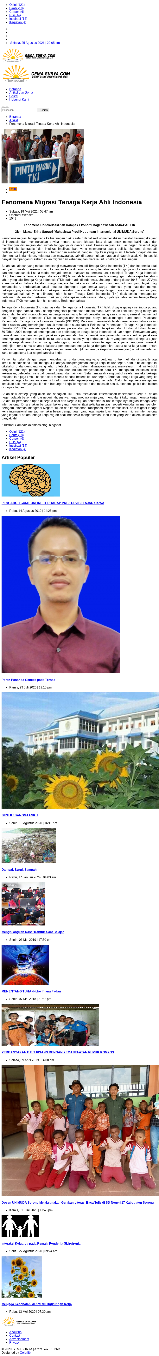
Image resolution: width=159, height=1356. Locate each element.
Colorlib (25, 1352)
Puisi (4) (15, 15)
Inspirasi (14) (18, 18)
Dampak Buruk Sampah (19, 869)
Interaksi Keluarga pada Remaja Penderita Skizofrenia (41, 1243)
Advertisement (19, 1339)
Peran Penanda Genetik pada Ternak (28, 679)
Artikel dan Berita (21, 92)
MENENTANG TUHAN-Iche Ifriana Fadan (31, 991)
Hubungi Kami (19, 99)
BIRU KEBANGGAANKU (20, 815)
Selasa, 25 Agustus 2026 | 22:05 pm (35, 42)
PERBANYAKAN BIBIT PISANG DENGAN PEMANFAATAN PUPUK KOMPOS (58, 1052)
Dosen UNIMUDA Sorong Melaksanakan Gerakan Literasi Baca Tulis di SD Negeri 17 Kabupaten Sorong (78, 1202)
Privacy (14, 1342)
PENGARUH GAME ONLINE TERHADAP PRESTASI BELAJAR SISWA (53, 503)
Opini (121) (17, 4)
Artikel (13, 120)
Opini (13, 189)
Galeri (13, 96)
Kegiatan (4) (17, 22)
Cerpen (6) (16, 11)
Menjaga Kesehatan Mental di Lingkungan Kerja (37, 1304)
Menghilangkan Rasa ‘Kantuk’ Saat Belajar (33, 932)
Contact (14, 1335)
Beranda (15, 89)
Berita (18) (16, 8)
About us (15, 1332)
